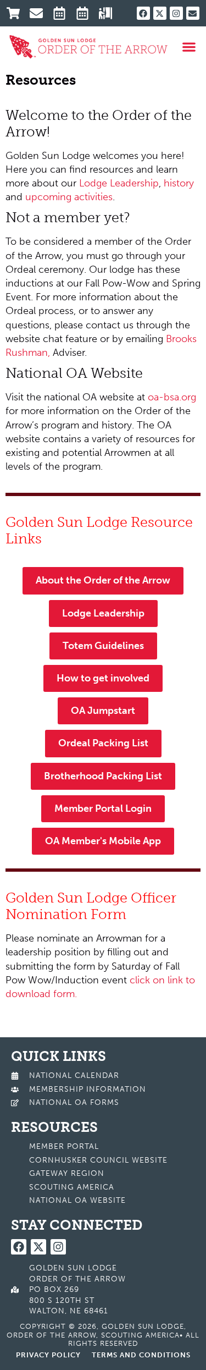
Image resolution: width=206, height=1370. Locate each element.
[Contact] (40, 13)
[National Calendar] (63, 13)
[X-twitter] (159, 13)
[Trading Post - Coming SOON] (17, 13)
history (179, 183)
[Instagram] (176, 13)
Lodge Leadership (119, 183)
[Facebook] (143, 13)
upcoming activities (69, 197)
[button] (189, 47)
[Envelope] (192, 13)
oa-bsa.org (172, 397)
